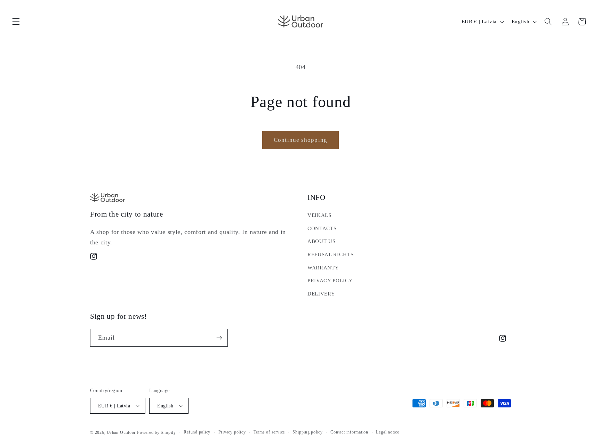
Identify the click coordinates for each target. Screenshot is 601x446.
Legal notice (387, 432)
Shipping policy (308, 432)
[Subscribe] (219, 338)
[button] (16, 21)
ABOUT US (321, 241)
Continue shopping (300, 140)
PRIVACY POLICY (330, 280)
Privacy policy (232, 432)
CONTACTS (321, 228)
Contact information (349, 432)
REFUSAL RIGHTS (330, 254)
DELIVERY (321, 294)
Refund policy (197, 432)
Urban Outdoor (121, 432)
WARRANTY (323, 267)
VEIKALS (319, 215)
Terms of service (269, 432)
